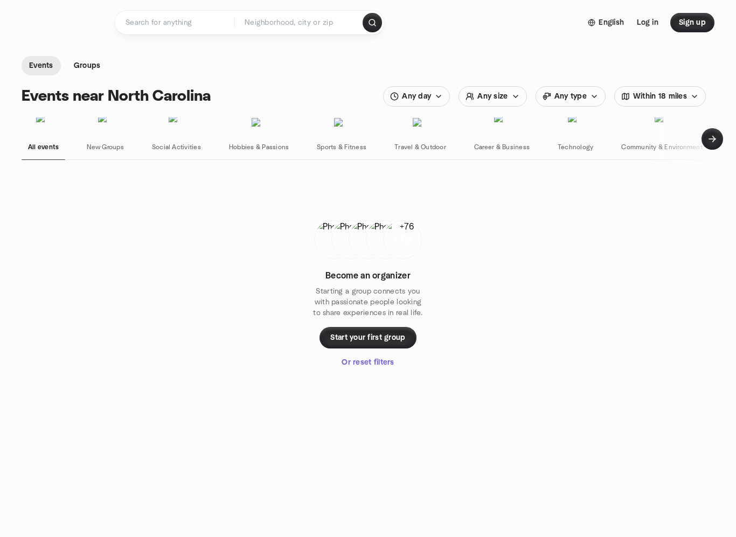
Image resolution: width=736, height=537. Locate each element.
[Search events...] (372, 22)
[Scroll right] (712, 139)
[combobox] (299, 22)
